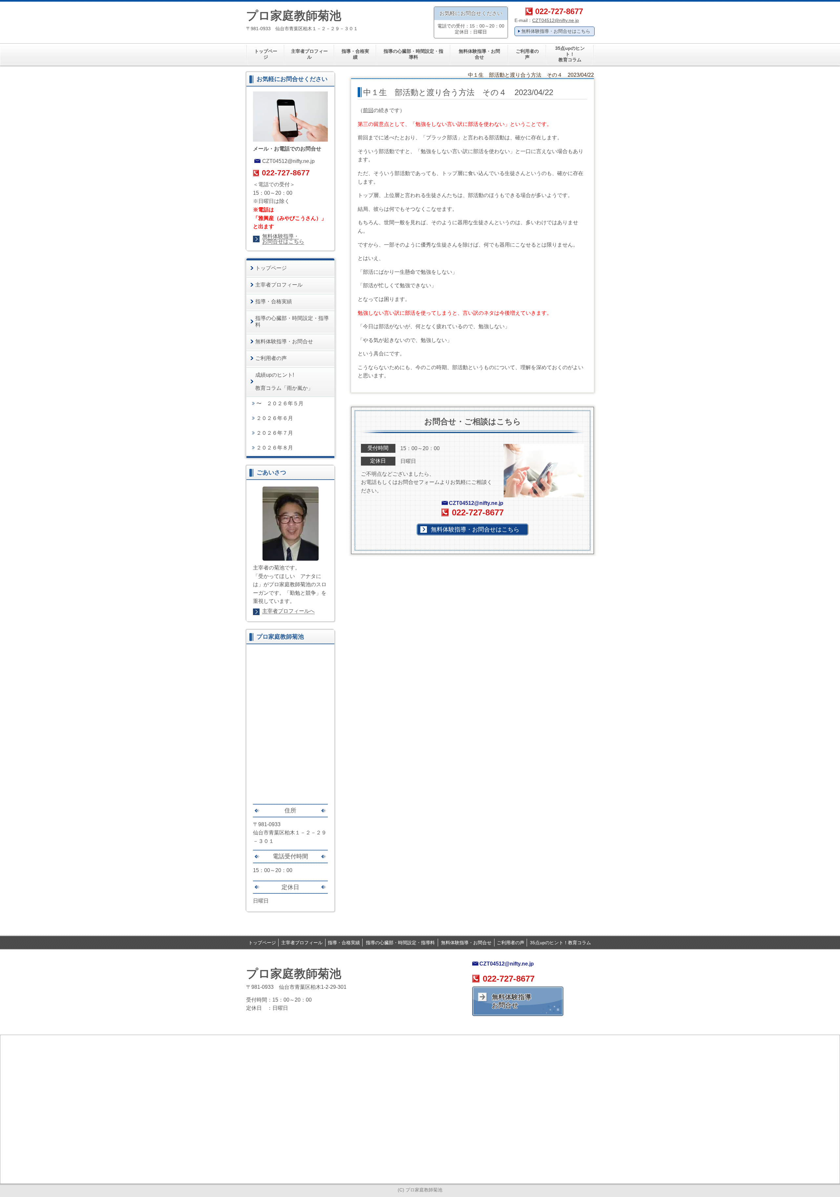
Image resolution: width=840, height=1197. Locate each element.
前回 (368, 110)
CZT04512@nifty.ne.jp (555, 20)
